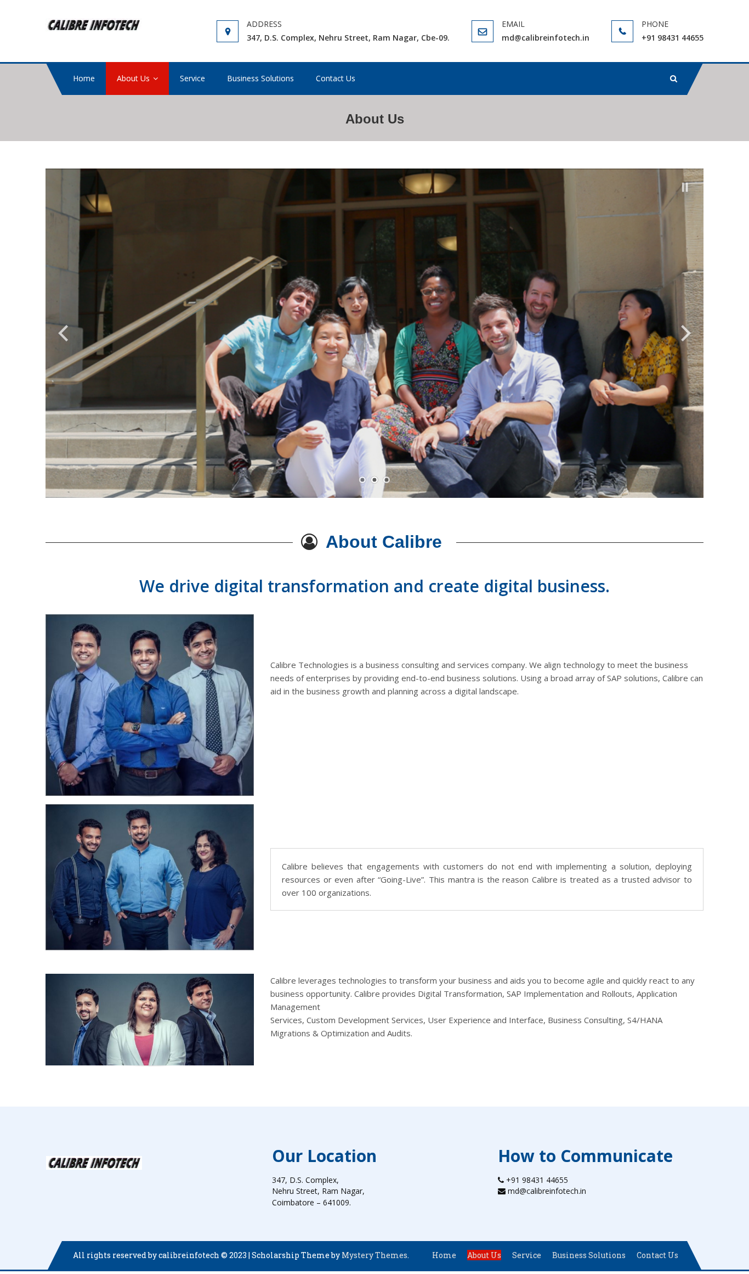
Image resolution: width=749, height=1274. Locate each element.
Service (192, 78)
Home (84, 78)
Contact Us (335, 78)
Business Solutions (260, 78)
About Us (133, 78)
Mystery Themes (374, 1255)
